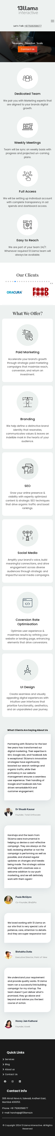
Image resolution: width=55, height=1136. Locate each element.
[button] (50, 283)
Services (9, 1059)
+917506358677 (33, 26)
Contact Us (27, 49)
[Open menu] (52, 21)
